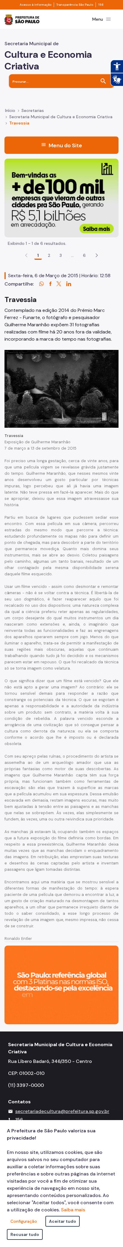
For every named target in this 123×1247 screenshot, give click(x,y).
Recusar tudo (24, 1234)
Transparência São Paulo (74, 4)
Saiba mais (73, 1210)
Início (10, 110)
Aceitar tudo (62, 1221)
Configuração (23, 1221)
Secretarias (32, 110)
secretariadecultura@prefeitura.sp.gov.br (62, 1111)
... (72, 255)
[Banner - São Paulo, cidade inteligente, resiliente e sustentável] (61, 984)
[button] (96, 255)
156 (101, 4)
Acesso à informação (35, 4)
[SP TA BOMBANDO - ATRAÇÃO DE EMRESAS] (61, 197)
